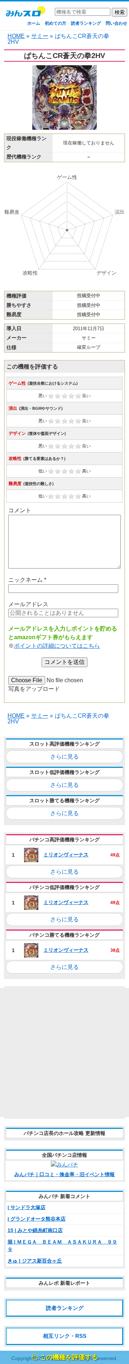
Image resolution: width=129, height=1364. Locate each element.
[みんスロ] (25, 14)
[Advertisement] (64, 1052)
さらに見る (64, 757)
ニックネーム (27, 580)
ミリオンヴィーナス (66, 854)
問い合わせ (116, 23)
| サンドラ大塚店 (27, 1207)
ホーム (33, 23)
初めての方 (55, 23)
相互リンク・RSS (64, 1336)
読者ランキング (86, 23)
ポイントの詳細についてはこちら (57, 646)
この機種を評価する (69, 1357)
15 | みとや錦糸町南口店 (35, 1230)
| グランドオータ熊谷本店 (37, 1219)
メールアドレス (28, 604)
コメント (19, 510)
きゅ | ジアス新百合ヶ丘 (35, 1261)
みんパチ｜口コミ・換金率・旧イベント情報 (64, 1174)
